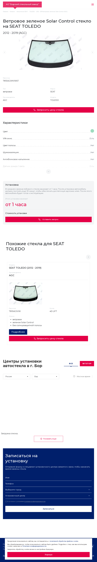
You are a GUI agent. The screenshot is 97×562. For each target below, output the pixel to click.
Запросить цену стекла (50, 110)
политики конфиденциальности (34, 501)
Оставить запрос (50, 219)
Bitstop (87, 363)
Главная (5, 11)
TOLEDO (32, 11)
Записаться (48, 509)
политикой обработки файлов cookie (64, 541)
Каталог (12, 11)
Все (71, 363)
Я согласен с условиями (26, 501)
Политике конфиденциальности (34, 546)
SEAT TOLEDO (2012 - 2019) (25, 267)
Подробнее (18, 332)
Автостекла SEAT (22, 11)
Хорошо (48, 554)
